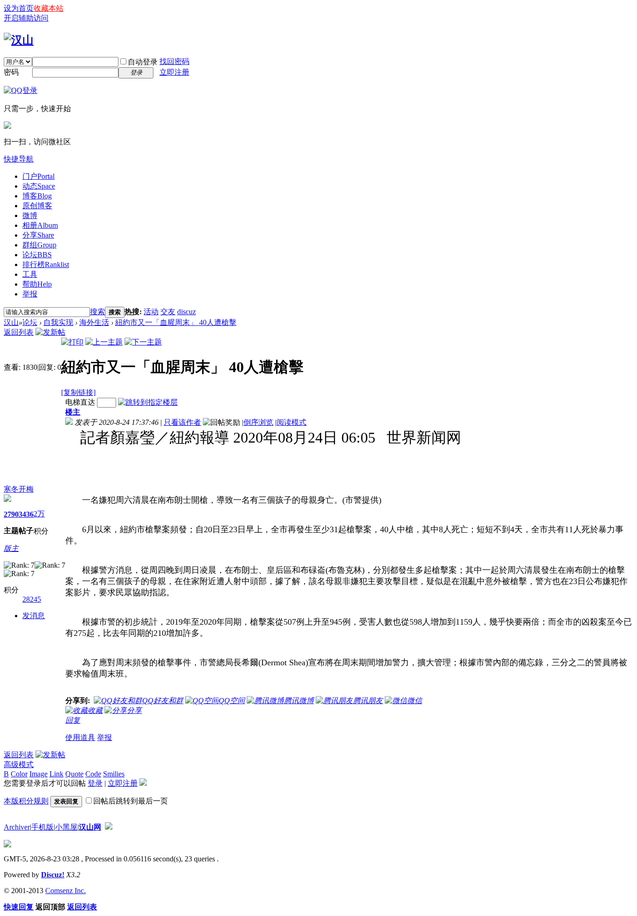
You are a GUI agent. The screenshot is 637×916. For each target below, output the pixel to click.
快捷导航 (19, 159)
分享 (38, 235)
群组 (39, 245)
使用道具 (80, 737)
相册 (40, 225)
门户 (38, 176)
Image (38, 774)
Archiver (17, 827)
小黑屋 (66, 827)
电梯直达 (80, 402)
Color (19, 774)
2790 (11, 514)
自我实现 (58, 322)
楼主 (72, 412)
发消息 (33, 616)
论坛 (37, 255)
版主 (11, 548)
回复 (72, 720)
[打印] (72, 342)
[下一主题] (143, 342)
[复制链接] (78, 392)
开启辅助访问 (26, 18)
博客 (37, 196)
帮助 (37, 284)
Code (93, 774)
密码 (11, 72)
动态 (38, 186)
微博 (29, 215)
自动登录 (143, 62)
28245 (31, 599)
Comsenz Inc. (65, 891)
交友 (167, 312)
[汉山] (19, 40)
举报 (29, 294)
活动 (151, 312)
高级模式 (19, 764)
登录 (95, 783)
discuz (186, 312)
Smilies (114, 774)
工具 (29, 274)
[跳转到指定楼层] (148, 402)
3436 (26, 514)
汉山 (11, 322)
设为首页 (19, 8)
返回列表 (19, 332)
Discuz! (52, 875)
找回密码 (174, 61)
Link (56, 774)
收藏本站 (48, 8)
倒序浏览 (258, 422)
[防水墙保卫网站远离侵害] (108, 827)
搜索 (97, 312)
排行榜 (45, 264)
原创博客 (37, 206)
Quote (74, 774)
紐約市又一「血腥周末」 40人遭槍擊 (175, 322)
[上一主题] (104, 342)
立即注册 (174, 72)
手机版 (42, 827)
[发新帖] (50, 332)
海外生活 (94, 322)
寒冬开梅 (19, 489)
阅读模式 (291, 422)
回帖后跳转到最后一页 (130, 801)
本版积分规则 (26, 801)
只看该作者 (182, 422)
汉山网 (90, 827)
